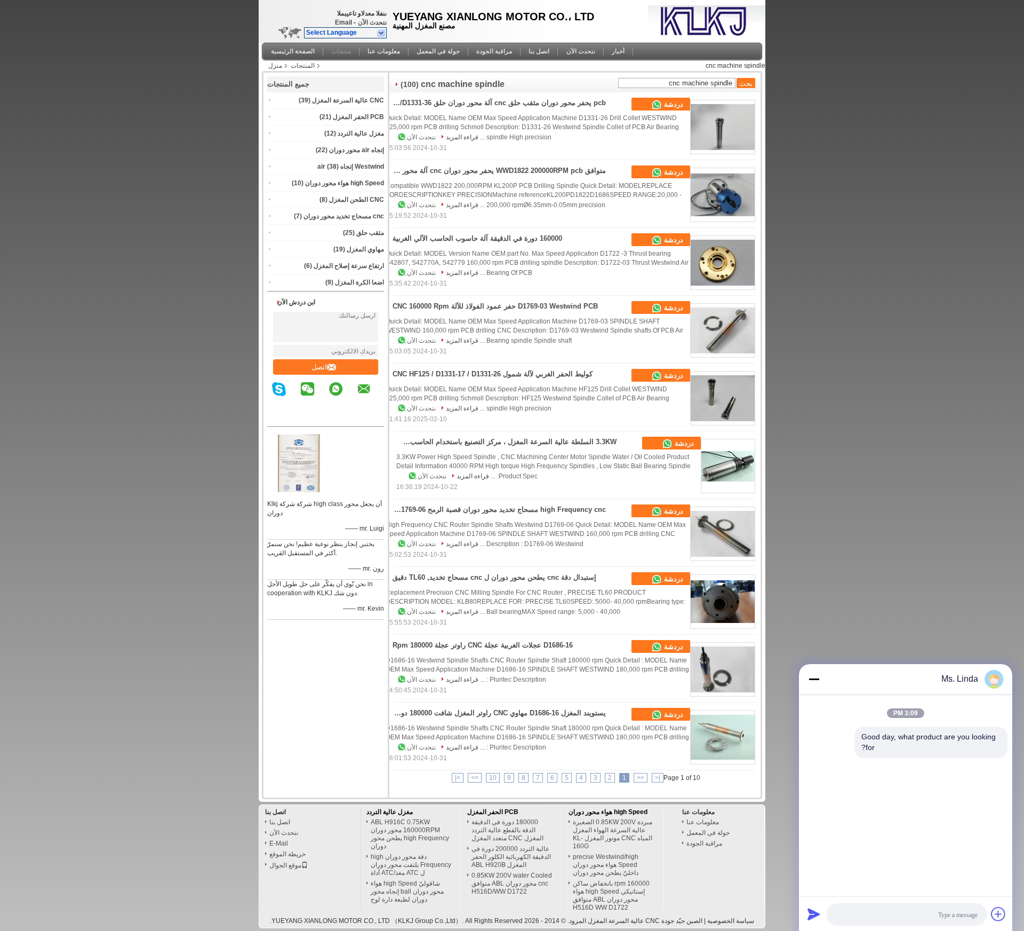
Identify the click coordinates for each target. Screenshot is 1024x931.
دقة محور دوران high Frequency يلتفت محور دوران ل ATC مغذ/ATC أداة (411, 865)
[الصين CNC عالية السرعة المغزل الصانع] (704, 18)
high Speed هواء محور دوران (344, 183)
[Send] (813, 914)
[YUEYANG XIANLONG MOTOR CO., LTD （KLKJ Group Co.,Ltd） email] (370, 396)
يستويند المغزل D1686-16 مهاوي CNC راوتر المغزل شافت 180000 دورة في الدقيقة (496, 713)
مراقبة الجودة (494, 51)
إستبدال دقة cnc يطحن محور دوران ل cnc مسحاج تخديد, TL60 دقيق (494, 577)
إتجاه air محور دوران (356, 150)
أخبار (618, 51)
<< (640, 778)
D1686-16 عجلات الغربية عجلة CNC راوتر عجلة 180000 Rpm (483, 645)
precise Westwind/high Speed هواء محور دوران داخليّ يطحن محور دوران (605, 865)
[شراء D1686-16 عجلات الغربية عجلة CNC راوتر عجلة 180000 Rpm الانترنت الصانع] (722, 669)
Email (343, 22)
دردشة (672, 104)
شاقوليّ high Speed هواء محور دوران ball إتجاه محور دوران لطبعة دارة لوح (407, 891)
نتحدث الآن (372, 22)
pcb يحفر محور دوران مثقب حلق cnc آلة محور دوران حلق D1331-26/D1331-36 (496, 103)
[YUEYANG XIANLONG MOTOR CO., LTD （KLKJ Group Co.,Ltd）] (381, 33)
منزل (275, 65)
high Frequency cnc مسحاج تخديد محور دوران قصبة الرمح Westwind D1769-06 (496, 510)
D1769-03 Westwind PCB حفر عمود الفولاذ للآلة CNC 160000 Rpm (495, 306)
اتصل (319, 367)
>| (457, 778)
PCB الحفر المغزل (358, 117)
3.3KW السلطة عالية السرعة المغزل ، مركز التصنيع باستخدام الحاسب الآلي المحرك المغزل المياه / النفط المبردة (506, 442)
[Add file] (998, 914)
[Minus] (813, 679)
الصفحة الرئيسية (293, 51)
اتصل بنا (539, 51)
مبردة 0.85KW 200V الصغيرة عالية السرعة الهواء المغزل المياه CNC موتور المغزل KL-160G (612, 834)
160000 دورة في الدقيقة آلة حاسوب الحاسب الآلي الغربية (477, 238)
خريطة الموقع (287, 854)
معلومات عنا (383, 51)
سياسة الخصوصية (730, 921)
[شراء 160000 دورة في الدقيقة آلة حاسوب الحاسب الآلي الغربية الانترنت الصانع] (722, 262)
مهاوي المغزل (365, 249)
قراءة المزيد (462, 137)
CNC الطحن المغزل (356, 199)
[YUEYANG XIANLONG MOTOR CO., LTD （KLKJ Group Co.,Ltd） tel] (377, 416)
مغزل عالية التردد (361, 133)
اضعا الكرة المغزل (359, 282)
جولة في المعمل (438, 51)
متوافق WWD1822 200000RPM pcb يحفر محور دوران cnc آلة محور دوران (496, 171)
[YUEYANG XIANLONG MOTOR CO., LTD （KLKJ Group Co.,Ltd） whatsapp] (342, 396)
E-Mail (278, 843)
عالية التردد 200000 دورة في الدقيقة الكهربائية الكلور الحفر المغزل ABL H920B (511, 857)
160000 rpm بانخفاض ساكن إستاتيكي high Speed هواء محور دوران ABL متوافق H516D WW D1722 (611, 895)
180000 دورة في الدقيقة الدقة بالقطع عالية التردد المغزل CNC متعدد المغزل (507, 830)
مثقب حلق (370, 232)
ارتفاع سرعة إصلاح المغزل (349, 266)
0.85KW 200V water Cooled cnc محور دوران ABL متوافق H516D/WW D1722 (511, 883)
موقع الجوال (285, 865)
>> (474, 778)
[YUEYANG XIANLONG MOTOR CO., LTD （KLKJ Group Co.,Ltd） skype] (285, 396)
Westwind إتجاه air (350, 166)
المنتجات (303, 65)
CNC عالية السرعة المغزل (348, 100)
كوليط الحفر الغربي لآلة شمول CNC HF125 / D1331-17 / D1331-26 (493, 374)
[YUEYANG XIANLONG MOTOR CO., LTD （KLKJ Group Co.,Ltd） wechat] (314, 396)
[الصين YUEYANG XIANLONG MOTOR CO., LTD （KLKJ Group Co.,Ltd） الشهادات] (299, 490)
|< (657, 778)
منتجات (341, 51)
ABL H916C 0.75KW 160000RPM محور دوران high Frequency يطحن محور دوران (410, 834)
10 (493, 778)
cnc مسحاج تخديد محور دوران (343, 216)
